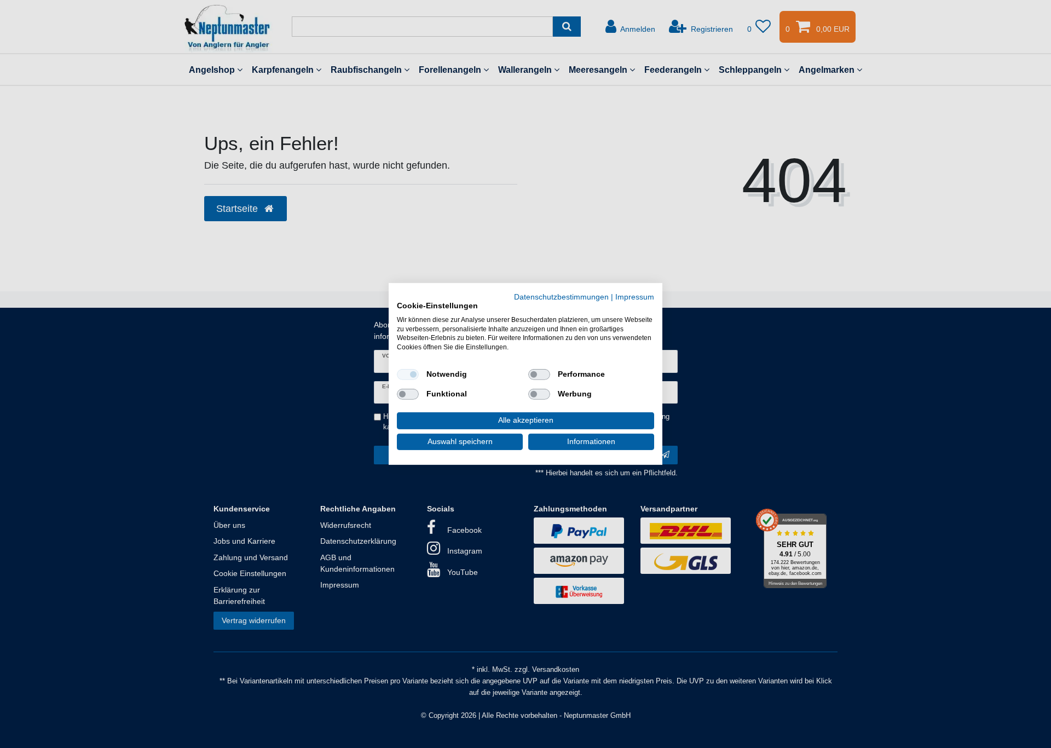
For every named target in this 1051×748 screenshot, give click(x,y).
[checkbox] (408, 374)
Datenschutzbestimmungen (561, 297)
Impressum (634, 297)
